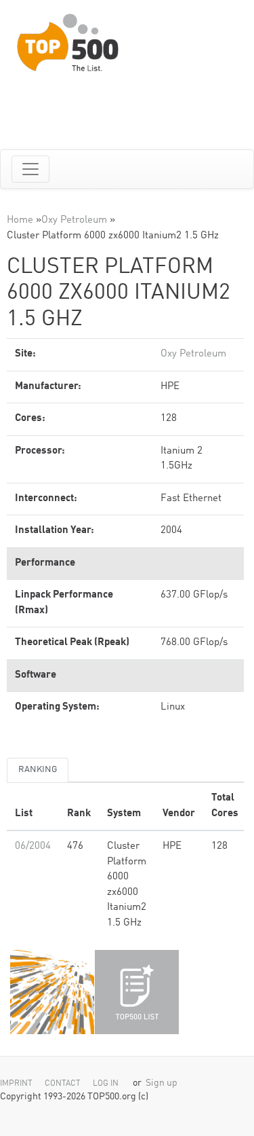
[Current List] (137, 992)
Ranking (37, 769)
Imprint (16, 1084)
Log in (106, 1084)
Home (20, 220)
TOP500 (52, 992)
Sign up (161, 1083)
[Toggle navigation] (30, 169)
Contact (63, 1084)
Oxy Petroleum (74, 220)
